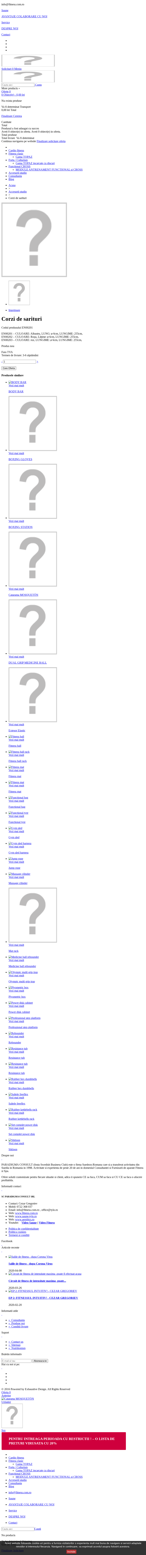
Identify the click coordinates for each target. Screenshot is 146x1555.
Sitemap (14, 1344)
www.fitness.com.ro (26, 1213)
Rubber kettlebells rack (21, 1118)
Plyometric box (17, 996)
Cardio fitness (16, 150)
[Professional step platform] (24, 1018)
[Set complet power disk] (23, 1124)
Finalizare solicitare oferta (51, 141)
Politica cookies (17, 1231)
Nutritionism (17, 1348)
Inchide (71, 1551)
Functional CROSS (19, 166)
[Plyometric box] (18, 987)
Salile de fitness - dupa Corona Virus (31, 1263)
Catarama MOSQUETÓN (23, 594)
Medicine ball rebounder (22, 966)
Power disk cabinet (19, 1011)
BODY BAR (16, 391)
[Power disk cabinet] (21, 1002)
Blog (11, 179)
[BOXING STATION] (33, 517)
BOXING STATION (21, 527)
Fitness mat (15, 776)
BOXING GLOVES (20, 459)
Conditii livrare (18, 1326)
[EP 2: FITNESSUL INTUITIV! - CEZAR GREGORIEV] (43, 1290)
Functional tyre (17, 822)
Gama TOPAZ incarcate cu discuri (35, 163)
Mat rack (14, 950)
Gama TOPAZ (24, 156)
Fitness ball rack (18, 761)
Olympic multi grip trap (22, 981)
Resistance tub (17, 1057)
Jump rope (14, 867)
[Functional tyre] (18, 812)
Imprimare (14, 310)
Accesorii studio (18, 172)
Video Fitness (47, 1222)
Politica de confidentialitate (24, 1228)
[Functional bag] (18, 797)
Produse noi (17, 1323)
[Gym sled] (15, 828)
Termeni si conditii (19, 1235)
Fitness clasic (16, 153)
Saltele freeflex (17, 1103)
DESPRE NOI (9, 28)
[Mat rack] (33, 941)
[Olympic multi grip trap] (23, 972)
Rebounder (15, 1042)
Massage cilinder (18, 883)
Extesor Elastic (17, 730)
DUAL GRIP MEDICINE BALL (28, 662)
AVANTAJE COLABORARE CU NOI (24, 16)
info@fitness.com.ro (20, 1492)
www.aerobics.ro (24, 1219)
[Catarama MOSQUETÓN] (33, 585)
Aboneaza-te (40, 1361)
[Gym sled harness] (20, 843)
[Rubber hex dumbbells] (23, 1079)
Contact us (16, 1341)
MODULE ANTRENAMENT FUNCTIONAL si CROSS (49, 169)
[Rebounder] (16, 1033)
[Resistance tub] (18, 1048)
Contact (5, 34)
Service (5, 22)
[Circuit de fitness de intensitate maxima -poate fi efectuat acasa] (45, 1273)
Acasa (12, 185)
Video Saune (29, 1222)
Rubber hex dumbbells (21, 1088)
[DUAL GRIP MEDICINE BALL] (33, 653)
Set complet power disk (22, 1134)
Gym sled (14, 837)
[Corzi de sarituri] (19, 304)
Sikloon (13, 1149)
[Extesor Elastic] (33, 721)
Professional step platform (23, 1027)
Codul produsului (11, 327)
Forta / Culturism (18, 160)
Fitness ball (15, 745)
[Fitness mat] (16, 767)
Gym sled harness (18, 852)
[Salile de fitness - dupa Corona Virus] (31, 1256)
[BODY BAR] (17, 382)
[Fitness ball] (16, 736)
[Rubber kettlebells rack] (23, 1109)
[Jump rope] (16, 858)
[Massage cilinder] (19, 873)
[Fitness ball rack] (19, 751)
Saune (4, 10)
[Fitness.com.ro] (28, 65)
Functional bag (17, 806)
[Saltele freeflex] (18, 1094)
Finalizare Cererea (11, 115)
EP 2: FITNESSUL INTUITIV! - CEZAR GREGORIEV (43, 1297)
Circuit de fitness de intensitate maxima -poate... (37, 1280)
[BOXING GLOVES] (33, 450)
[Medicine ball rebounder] (24, 956)
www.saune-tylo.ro (26, 1216)
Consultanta (15, 175)
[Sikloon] (14, 1140)
